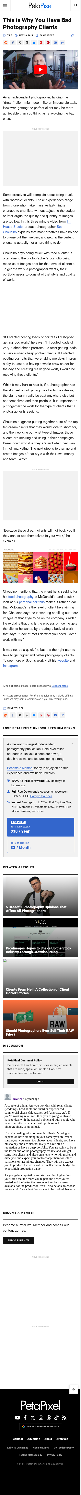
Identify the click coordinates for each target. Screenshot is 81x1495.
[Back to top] (73, 1389)
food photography (21, 596)
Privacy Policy (54, 1455)
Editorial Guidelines (17, 1447)
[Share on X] (20, 42)
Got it (41, 1081)
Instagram (10, 665)
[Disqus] (40, 1141)
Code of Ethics (41, 1447)
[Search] (75, 5)
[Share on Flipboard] (41, 42)
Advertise (33, 1439)
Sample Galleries (41, 796)
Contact (18, 1439)
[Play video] (40, 69)
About (48, 1439)
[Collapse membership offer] (73, 744)
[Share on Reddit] (5, 42)
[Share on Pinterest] (48, 42)
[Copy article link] (62, 42)
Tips (9, 35)
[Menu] (5, 5)
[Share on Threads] (27, 42)
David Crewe (47, 35)
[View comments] (74, 35)
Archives (62, 1439)
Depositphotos (60, 685)
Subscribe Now (19, 1240)
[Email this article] (55, 42)
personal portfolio (32, 601)
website (63, 660)
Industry (12, 708)
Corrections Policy (64, 1447)
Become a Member (20, 768)
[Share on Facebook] (13, 42)
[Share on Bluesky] (34, 42)
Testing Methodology (30, 1455)
